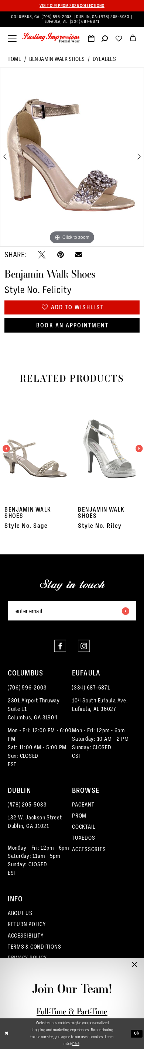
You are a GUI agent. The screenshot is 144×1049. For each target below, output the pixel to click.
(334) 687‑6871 (85, 21)
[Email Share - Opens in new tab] (78, 255)
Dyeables (104, 59)
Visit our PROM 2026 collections (72, 5)
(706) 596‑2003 (57, 16)
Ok (137, 1033)
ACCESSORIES (89, 849)
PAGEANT (83, 804)
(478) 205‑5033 (114, 16)
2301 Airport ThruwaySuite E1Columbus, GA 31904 (34, 708)
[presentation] (35, 449)
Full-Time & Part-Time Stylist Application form (72, 1016)
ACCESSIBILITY (26, 935)
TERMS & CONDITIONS (34, 946)
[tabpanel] (72, 157)
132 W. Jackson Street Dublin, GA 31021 (35, 821)
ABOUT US (20, 913)
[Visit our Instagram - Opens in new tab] (84, 645)
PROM (79, 815)
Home (14, 59)
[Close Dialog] (6, 1033)
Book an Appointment (72, 325)
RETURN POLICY (27, 924)
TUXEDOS (83, 838)
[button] (12, 39)
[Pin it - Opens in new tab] (60, 255)
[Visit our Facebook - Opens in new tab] (60, 645)
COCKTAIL (83, 826)
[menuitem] (72, 19)
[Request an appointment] (91, 40)
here (75, 1043)
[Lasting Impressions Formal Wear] (51, 37)
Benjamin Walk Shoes (57, 59)
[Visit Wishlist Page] (119, 40)
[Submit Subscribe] (126, 610)
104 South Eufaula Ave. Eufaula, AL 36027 (100, 704)
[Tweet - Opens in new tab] (42, 255)
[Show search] (105, 40)
